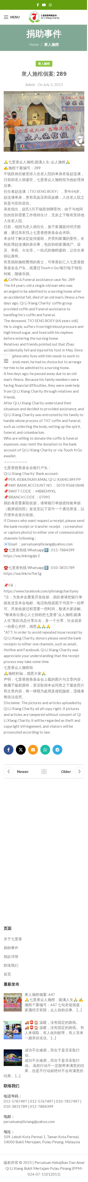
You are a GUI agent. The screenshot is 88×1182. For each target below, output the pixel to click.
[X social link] (21, 750)
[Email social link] (33, 750)
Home (34, 44)
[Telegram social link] (57, 750)
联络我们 (11, 965)
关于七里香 (13, 939)
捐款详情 (11, 956)
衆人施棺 (51, 44)
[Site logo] (44, 16)
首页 (7, 974)
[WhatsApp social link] (50, 5)
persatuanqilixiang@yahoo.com (29, 1121)
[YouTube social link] (44, 5)
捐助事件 (11, 947)
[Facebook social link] (38, 5)
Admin (30, 84)
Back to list (44, 771)
